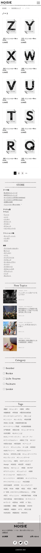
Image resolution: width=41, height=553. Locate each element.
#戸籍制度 (7, 430)
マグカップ (7, 260)
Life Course (13, 379)
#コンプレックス (9, 457)
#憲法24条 (16, 430)
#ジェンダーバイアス (30, 454)
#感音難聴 (7, 506)
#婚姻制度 (7, 412)
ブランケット (8, 271)
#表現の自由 (8, 444)
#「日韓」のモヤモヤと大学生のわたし (17, 492)
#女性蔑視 (7, 433)
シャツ (6, 217)
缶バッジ (7, 251)
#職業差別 (16, 513)
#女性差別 (7, 513)
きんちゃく (7, 276)
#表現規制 (17, 444)
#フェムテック (22, 471)
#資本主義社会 (19, 499)
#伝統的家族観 (26, 426)
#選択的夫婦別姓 (25, 412)
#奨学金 (15, 502)
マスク (6, 240)
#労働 (35, 495)
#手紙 (33, 492)
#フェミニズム (16, 447)
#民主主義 (27, 509)
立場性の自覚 (8, 202)
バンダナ (7, 238)
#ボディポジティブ (26, 461)
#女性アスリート (9, 450)
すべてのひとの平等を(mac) (13, 200)
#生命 (11, 488)
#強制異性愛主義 (21, 423)
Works (9, 374)
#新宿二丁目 (24, 440)
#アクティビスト (9, 471)
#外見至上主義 (15, 454)
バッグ (6, 273)
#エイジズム (8, 461)
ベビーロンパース (10, 228)
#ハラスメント (30, 499)
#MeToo (6, 468)
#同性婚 (15, 412)
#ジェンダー (14, 409)
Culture (11, 384)
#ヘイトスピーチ (9, 475)
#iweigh (6, 464)
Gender (10, 368)
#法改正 (28, 464)
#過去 (23, 488)
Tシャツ (6, 215)
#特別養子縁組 (26, 495)
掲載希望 (19, 536)
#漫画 (22, 409)
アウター (7, 224)
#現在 (29, 488)
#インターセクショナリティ (13, 416)
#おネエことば (17, 433)
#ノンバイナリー (9, 478)
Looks (9, 389)
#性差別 (13, 464)
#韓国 (23, 468)
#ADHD (29, 506)
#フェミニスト (14, 495)
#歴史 (28, 409)
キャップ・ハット (10, 236)
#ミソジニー (8, 419)
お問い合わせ (34, 536)
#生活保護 (26, 482)
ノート (6, 255)
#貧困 (30, 471)
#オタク (32, 440)
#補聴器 (6, 509)
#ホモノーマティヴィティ (12, 437)
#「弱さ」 (29, 502)
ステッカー (7, 253)
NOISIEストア (16, 8)
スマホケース (8, 266)
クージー (7, 264)
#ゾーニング (27, 444)
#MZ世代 (24, 513)
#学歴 (22, 502)
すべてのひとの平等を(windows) (14, 197)
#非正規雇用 (8, 485)
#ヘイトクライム (31, 478)
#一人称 (25, 447)
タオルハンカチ (9, 269)
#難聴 (14, 506)
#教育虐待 (20, 478)
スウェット (7, 221)
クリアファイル (9, 257)
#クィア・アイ (27, 437)
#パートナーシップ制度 (11, 426)
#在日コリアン (22, 475)
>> (26, 173)
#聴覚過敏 (21, 506)
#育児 (5, 495)
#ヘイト (6, 447)
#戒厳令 (13, 509)
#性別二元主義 (8, 423)
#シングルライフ (26, 485)
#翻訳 (5, 409)
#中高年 (16, 485)
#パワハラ (7, 502)
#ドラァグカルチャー (11, 440)
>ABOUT (5, 532)
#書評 (35, 488)
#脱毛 (16, 461)
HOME (4, 8)
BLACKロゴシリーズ (10, 193)
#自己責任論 (8, 499)
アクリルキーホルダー (11, 248)
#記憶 (5, 488)
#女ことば (27, 416)
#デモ (20, 509)
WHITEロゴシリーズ (10, 195)
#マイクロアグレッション (12, 482)
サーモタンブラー (10, 262)
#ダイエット (15, 468)
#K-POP (30, 468)
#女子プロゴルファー (24, 450)
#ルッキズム (18, 419)
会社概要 (5, 536)
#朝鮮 (17, 488)
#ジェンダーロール (28, 430)
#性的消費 (27, 419)
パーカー (7, 219)
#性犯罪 (20, 464)
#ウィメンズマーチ (23, 457)
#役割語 (32, 447)
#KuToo (6, 454)
